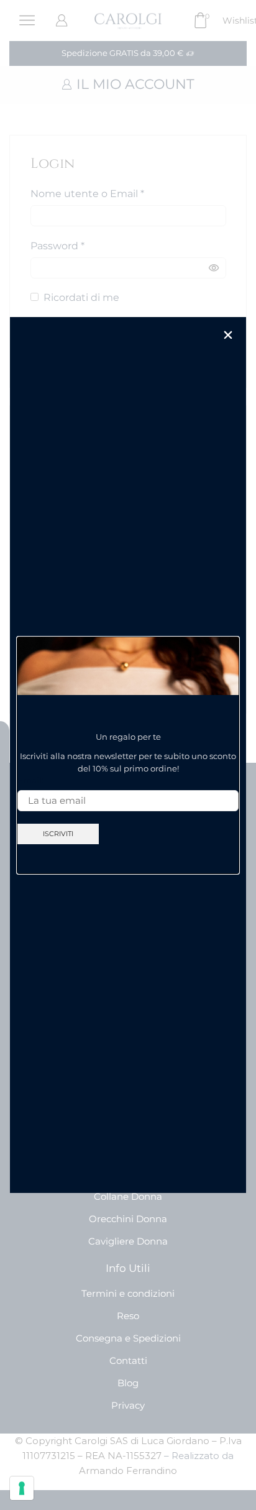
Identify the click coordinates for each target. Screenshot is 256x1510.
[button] (228, 335)
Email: (30, 780)
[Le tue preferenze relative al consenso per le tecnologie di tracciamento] (22, 1488)
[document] (128, 755)
